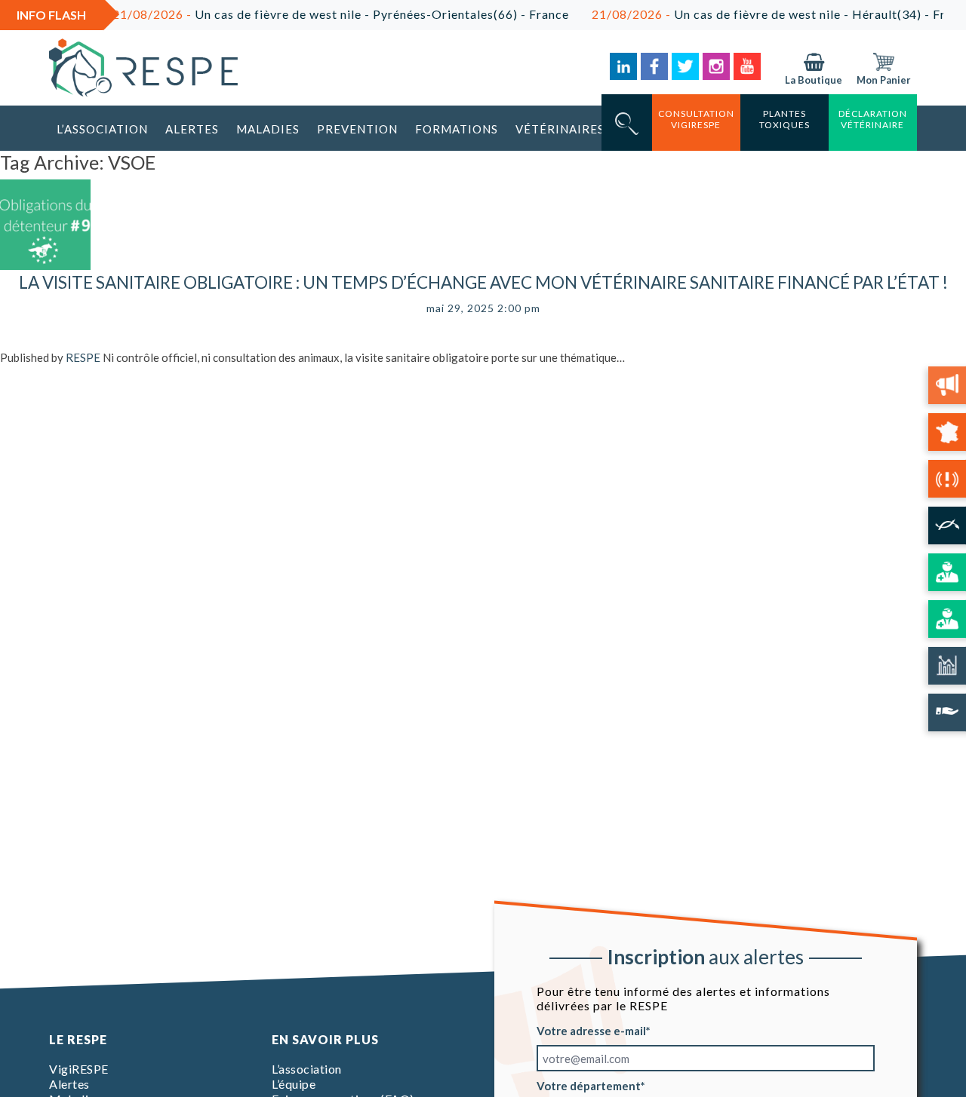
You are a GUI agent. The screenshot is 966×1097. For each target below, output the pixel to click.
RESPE (83, 357)
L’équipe (293, 1084)
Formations (456, 129)
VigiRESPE (79, 1069)
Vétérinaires (560, 129)
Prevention (357, 129)
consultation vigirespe (696, 119)
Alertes (192, 129)
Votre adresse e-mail (591, 1030)
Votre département (589, 1085)
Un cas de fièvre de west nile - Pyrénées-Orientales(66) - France (323, 14)
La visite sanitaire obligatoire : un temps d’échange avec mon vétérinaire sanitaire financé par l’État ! (483, 282)
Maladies (268, 129)
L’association (102, 129)
